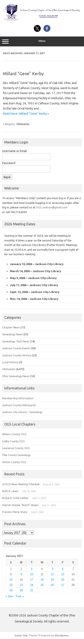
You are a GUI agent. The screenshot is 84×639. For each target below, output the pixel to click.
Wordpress (62, 635)
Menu (42, 41)
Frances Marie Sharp (15, 511)
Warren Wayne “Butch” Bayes (20, 504)
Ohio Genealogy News (16, 376)
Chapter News (11, 327)
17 (31, 579)
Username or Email (14, 151)
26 (52, 585)
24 (31, 585)
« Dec (10, 596)
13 (62, 574)
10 (31, 574)
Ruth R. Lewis (10, 491)
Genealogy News (12, 334)
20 (62, 579)
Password (8, 163)
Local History (10, 362)
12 (52, 574)
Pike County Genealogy (16, 454)
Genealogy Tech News (16, 341)
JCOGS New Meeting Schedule (21, 484)
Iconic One (21, 635)
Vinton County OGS (14, 462)
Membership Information (17, 398)
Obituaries (23, 123)
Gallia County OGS (13, 441)
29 (10, 590)
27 (62, 585)
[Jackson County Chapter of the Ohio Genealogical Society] (42, 20)
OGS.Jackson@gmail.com (51, 207)
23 (21, 585)
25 (42, 585)
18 (42, 579)
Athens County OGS (14, 434)
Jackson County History (16, 355)
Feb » (20, 596)
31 (31, 590)
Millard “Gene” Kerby (23, 73)
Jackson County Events (16, 348)
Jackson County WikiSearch (19, 405)
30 (21, 590)
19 (52, 579)
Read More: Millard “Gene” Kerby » (26, 113)
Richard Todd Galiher (15, 497)
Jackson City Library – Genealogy (22, 411)
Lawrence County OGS (16, 448)
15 (10, 579)
